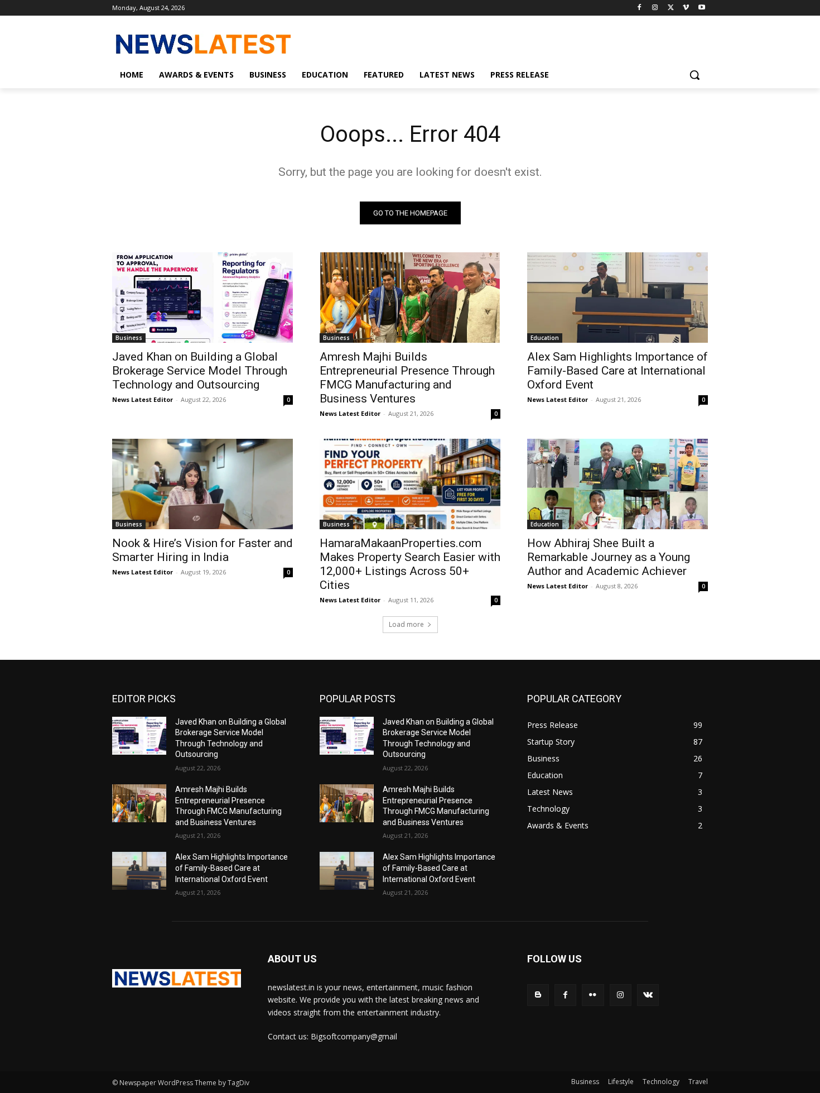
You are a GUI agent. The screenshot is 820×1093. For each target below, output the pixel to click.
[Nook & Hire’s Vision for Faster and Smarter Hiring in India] (202, 484)
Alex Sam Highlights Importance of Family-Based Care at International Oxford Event (617, 370)
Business (128, 338)
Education (544, 338)
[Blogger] (538, 995)
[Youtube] (701, 8)
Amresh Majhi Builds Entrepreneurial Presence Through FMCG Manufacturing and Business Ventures (407, 377)
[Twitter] (670, 8)
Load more (406, 624)
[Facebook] (639, 8)
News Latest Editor (142, 399)
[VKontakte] (648, 995)
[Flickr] (593, 995)
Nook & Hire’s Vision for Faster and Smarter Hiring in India (202, 550)
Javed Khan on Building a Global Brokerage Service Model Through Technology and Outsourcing (199, 370)
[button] (694, 74)
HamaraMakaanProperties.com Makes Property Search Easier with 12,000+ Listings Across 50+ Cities (410, 564)
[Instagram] (655, 8)
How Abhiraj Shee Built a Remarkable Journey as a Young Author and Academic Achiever (608, 557)
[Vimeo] (685, 8)
